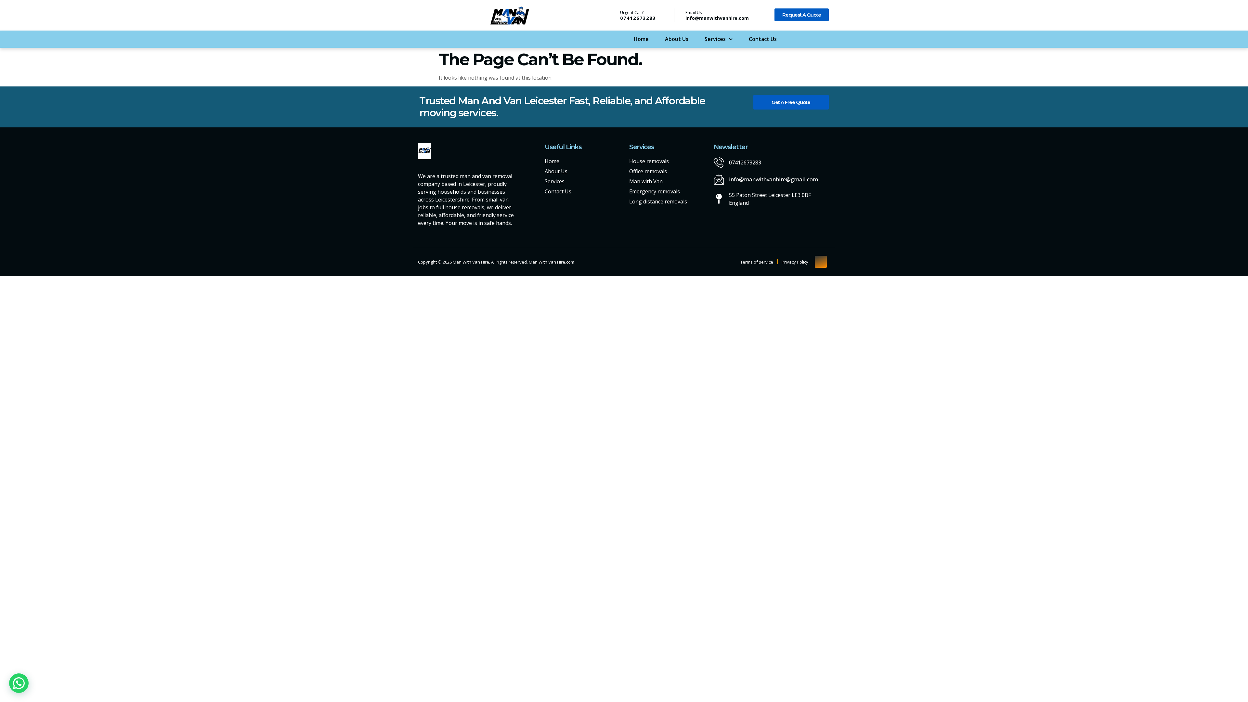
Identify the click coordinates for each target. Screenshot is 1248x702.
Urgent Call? (632, 12)
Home (641, 39)
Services (715, 39)
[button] (19, 683)
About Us (676, 39)
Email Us (693, 12)
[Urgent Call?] (611, 15)
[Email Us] (679, 15)
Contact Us (763, 39)
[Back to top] (821, 262)
